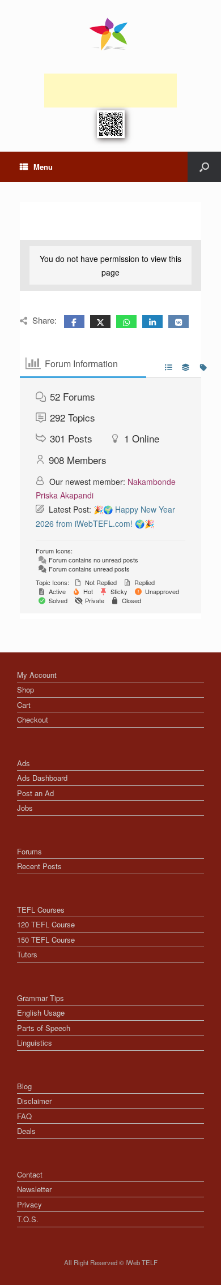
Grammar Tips (40, 997)
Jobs (25, 807)
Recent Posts (39, 866)
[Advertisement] (110, 91)
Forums (29, 851)
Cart (24, 704)
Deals (26, 1130)
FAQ (24, 1116)
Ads (23, 763)
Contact (29, 1174)
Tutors (27, 954)
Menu (43, 166)
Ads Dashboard (42, 777)
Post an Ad (35, 793)
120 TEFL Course (46, 924)
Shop (25, 689)
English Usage (41, 1012)
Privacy (29, 1204)
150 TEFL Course (46, 939)
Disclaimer (34, 1100)
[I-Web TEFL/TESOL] (110, 34)
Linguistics (34, 1042)
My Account (37, 674)
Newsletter (34, 1189)
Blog (24, 1086)
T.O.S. (28, 1219)
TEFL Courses (41, 909)
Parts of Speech (43, 1027)
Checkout (32, 719)
